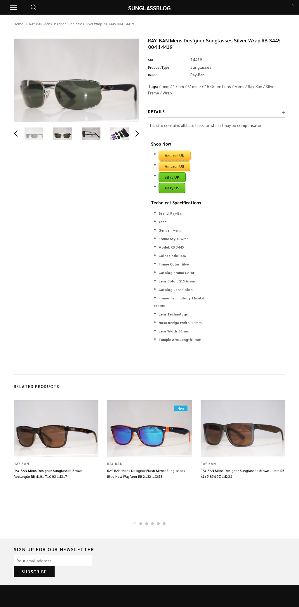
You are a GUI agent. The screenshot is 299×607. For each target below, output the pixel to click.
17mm (178, 86)
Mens (239, 86)
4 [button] (152, 523)
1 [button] (134, 523)
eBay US (172, 188)
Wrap (167, 92)
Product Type (158, 67)
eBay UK (172, 177)
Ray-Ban (255, 86)
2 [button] (140, 523)
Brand (152, 75)
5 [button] (158, 523)
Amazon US (174, 167)
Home (18, 23)
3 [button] (146, 523)
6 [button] (164, 523)
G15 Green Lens (216, 86)
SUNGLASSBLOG (149, 8)
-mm (165, 86)
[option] (76, 80)
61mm (193, 86)
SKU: (151, 59)
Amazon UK (175, 156)
